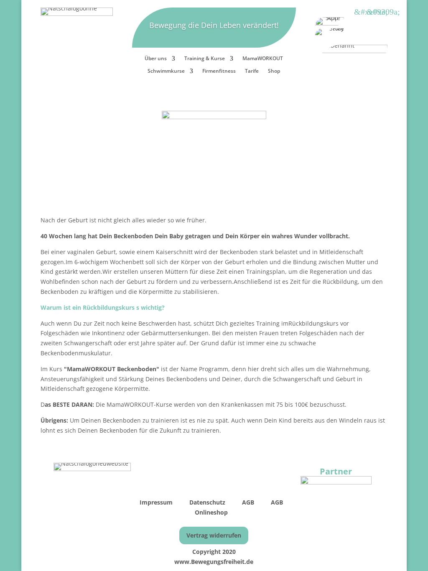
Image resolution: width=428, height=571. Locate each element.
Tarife (252, 71)
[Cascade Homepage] (336, 482)
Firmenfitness (219, 71)
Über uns (156, 59)
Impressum (157, 502)
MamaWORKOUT (262, 59)
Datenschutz (207, 502)
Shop (274, 71)
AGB (249, 502)
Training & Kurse (204, 59)
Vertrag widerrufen (213, 535)
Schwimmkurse (166, 71)
